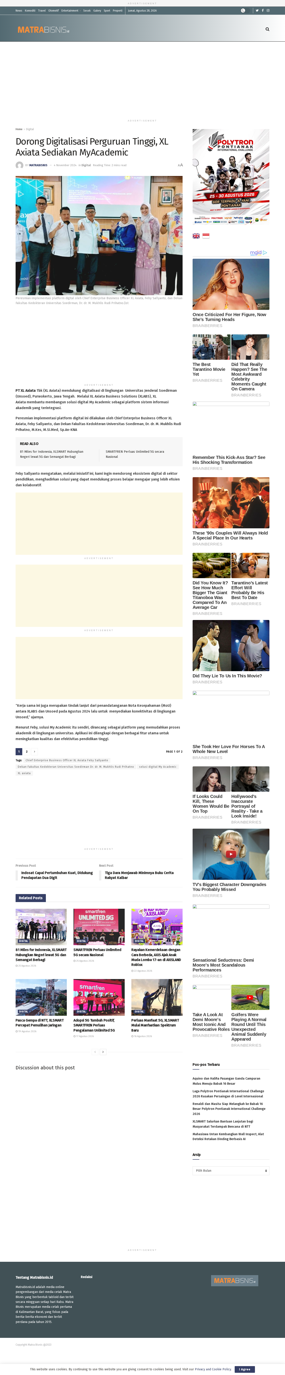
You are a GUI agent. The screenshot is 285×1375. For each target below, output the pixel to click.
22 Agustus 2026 (142, 970)
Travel (42, 10)
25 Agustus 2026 (27, 965)
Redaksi (86, 1277)
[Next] (103, 1052)
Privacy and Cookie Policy (213, 1369)
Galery (97, 10)
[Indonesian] (206, 236)
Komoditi (30, 10)
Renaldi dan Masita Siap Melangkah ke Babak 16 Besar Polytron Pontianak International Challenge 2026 (229, 1109)
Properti (117, 10)
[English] (196, 236)
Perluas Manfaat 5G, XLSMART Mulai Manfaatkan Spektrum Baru (155, 1025)
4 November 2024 (65, 165)
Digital (30, 129)
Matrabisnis (38, 165)
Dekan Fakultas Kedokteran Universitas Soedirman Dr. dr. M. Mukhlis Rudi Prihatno (76, 766)
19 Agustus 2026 (27, 1031)
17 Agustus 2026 (84, 1036)
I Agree (244, 1369)
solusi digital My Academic (158, 766)
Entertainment (69, 10)
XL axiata (24, 773)
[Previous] (95, 1052)
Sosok (87, 10)
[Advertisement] (142, 79)
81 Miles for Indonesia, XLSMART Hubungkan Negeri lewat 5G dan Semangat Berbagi (41, 955)
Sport (107, 10)
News (19, 10)
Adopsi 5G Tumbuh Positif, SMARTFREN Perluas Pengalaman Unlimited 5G (94, 1025)
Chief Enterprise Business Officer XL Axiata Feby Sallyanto (67, 760)
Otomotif (53, 10)
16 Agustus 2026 (142, 1036)
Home (19, 129)
